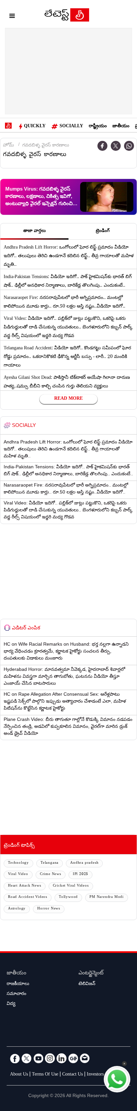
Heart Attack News (24, 886)
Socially (71, 126)
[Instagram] (50, 1058)
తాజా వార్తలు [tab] (34, 231)
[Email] (85, 1058)
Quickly (35, 126)
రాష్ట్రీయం (98, 126)
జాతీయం (120, 126)
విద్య (11, 1004)
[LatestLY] (67, 16)
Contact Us (72, 1075)
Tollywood (68, 897)
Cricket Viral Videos (71, 886)
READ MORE (68, 399)
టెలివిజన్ (86, 984)
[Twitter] (116, 146)
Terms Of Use (45, 1075)
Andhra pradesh (84, 863)
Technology (18, 863)
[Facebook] (102, 146)
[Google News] (73, 1058)
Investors (95, 1075)
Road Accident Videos (27, 897)
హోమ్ (8, 145)
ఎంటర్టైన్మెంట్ (90, 973)
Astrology (17, 909)
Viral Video (18, 874)
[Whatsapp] (129, 146)
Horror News (48, 909)
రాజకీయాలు (18, 984)
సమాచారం (16, 994)
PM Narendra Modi (106, 897)
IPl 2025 (80, 874)
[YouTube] (38, 1058)
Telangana (50, 863)
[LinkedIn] (62, 1058)
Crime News (50, 874)
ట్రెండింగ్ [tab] (103, 231)
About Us (19, 1075)
